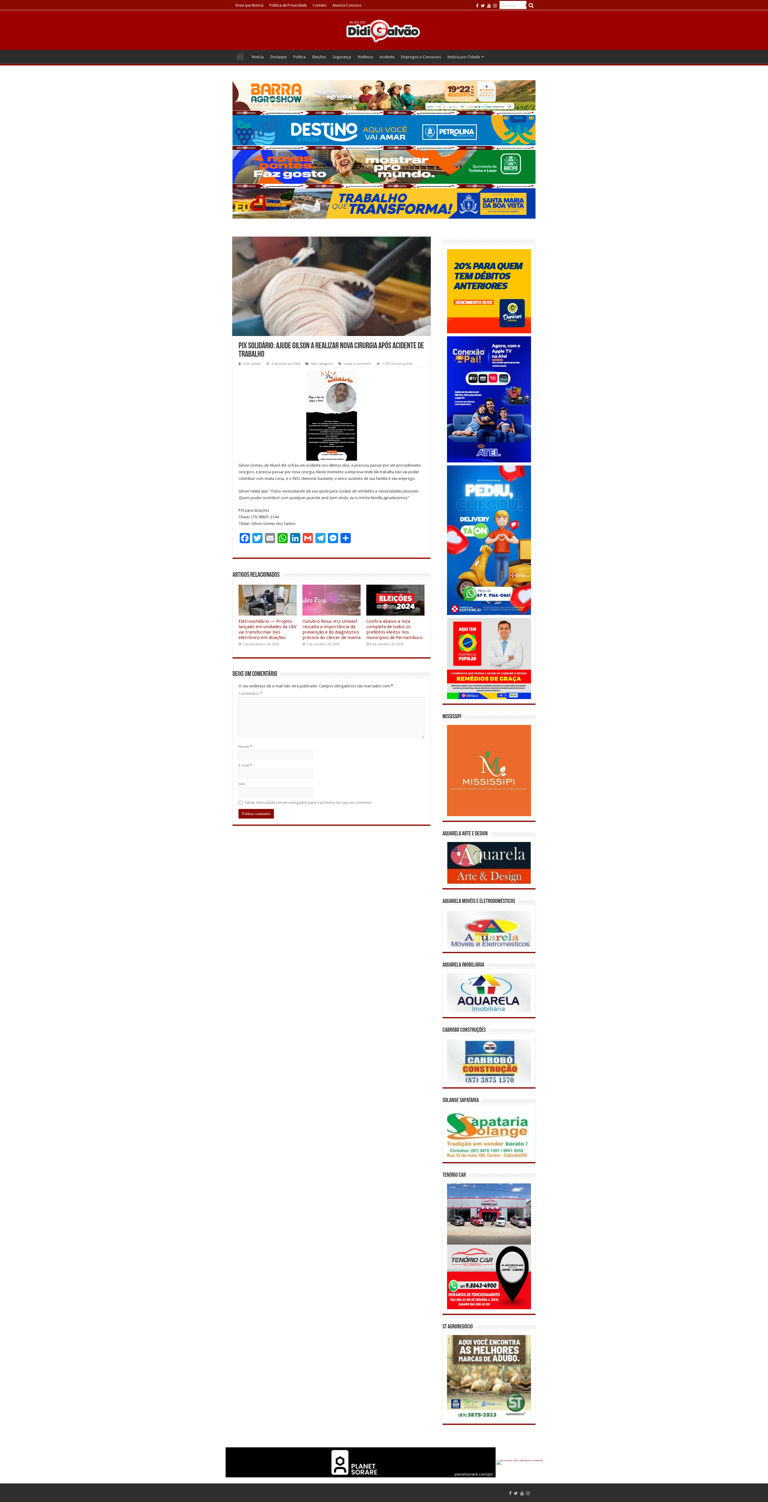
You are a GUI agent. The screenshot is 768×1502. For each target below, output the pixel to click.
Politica (299, 57)
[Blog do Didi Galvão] (384, 30)
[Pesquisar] (531, 5)
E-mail (245, 765)
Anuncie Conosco (347, 5)
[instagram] (495, 5)
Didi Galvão (252, 364)
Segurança (342, 57)
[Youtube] (489, 5)
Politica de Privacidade (288, 5)
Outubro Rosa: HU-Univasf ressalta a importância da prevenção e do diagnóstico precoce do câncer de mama (331, 629)
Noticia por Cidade (464, 57)
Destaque (278, 57)
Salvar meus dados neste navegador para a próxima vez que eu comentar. (308, 802)
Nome (245, 746)
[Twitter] (482, 5)
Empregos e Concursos (421, 57)
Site (241, 784)
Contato (319, 5)
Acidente (387, 57)
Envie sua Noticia (249, 5)
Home (240, 56)
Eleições (319, 57)
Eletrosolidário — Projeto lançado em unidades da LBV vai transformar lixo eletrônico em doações (267, 629)
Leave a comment (357, 364)
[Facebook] (477, 5)
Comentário (250, 693)
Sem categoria (322, 364)
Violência (365, 57)
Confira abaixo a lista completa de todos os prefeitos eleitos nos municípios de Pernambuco (394, 629)
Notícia (258, 57)
